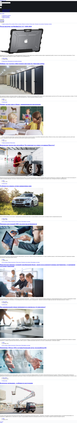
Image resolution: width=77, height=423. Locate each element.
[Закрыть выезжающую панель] (1, 7)
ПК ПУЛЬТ (2, 13)
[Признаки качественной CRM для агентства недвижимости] (21, 254)
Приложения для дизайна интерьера (15, 61)
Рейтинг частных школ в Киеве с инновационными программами (20, 104)
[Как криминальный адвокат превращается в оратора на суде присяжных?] (21, 337)
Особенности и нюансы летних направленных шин (16, 186)
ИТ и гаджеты (5, 221)
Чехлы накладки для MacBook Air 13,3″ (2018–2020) (16, 26)
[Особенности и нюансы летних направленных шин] (21, 214)
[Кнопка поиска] (1, 4)
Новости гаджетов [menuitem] (5, 10)
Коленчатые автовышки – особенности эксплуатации (16, 383)
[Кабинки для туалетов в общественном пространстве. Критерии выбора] (21, 94)
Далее (1, 422)
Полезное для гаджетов (25, 262)
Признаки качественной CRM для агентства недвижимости (18, 224)
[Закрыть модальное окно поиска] (1, 1)
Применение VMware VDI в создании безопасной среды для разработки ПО (23, 347)
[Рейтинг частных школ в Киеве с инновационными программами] (21, 134)
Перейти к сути (3, 0)
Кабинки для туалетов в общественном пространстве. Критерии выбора (22, 63)
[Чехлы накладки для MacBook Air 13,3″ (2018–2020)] (21, 53)
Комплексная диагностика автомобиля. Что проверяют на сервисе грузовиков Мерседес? (27, 145)
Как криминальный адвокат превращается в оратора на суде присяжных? (23, 307)
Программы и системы (25, 221)
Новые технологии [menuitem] (6, 11)
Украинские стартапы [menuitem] (6, 9)
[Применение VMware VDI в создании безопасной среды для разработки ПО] (21, 372)
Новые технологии (6, 142)
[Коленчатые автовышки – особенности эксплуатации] (21, 413)
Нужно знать (4, 61)
